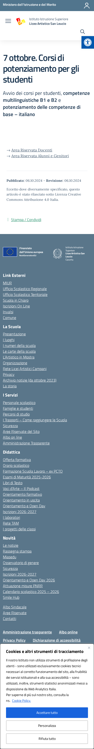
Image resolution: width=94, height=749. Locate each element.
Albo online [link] (68, 632)
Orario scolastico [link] (16, 465)
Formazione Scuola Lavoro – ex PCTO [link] (33, 471)
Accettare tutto (47, 712)
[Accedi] (86, 5)
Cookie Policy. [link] (21, 700)
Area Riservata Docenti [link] (31, 150)
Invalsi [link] (8, 312)
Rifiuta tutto (47, 738)
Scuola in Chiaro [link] (15, 300)
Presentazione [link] (14, 334)
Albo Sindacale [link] (15, 607)
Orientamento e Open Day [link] (24, 506)
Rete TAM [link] (11, 523)
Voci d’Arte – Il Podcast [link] (21, 488)
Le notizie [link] (10, 545)
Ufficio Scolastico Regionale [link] (25, 289)
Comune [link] (9, 317)
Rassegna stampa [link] (17, 551)
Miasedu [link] (9, 557)
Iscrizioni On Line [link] (16, 306)
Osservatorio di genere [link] (21, 563)
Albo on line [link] (12, 437)
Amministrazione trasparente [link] (27, 632)
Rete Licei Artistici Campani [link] (25, 368)
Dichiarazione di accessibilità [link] (57, 640)
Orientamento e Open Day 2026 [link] (29, 580)
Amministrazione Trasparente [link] (26, 443)
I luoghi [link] (8, 340)
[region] (47, 696)
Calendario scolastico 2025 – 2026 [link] (31, 591)
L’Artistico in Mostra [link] (18, 357)
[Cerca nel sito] (82, 32)
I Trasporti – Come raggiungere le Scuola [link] (35, 420)
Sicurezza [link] (10, 426)
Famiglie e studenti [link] (18, 408)
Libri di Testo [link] (12, 483)
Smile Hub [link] (11, 597)
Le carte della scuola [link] (19, 351)
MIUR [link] (7, 283)
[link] (87, 42)
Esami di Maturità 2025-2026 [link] (27, 477)
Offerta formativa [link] (17, 459)
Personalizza (47, 725)
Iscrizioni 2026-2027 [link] (19, 512)
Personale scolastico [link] (19, 402)
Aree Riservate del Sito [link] (21, 431)
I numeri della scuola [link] (19, 345)
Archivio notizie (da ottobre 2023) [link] (29, 380)
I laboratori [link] (11, 517)
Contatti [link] (9, 618)
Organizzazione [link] (15, 363)
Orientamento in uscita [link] (21, 500)
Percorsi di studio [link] (16, 414)
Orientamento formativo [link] (22, 494)
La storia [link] (10, 386)
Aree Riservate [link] (15, 613)
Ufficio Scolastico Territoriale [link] (25, 294)
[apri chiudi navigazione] (8, 21)
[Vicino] (89, 648)
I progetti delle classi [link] (19, 529)
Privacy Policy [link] (14, 640)
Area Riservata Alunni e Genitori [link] (40, 155)
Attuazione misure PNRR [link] (23, 586)
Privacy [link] (8, 374)
